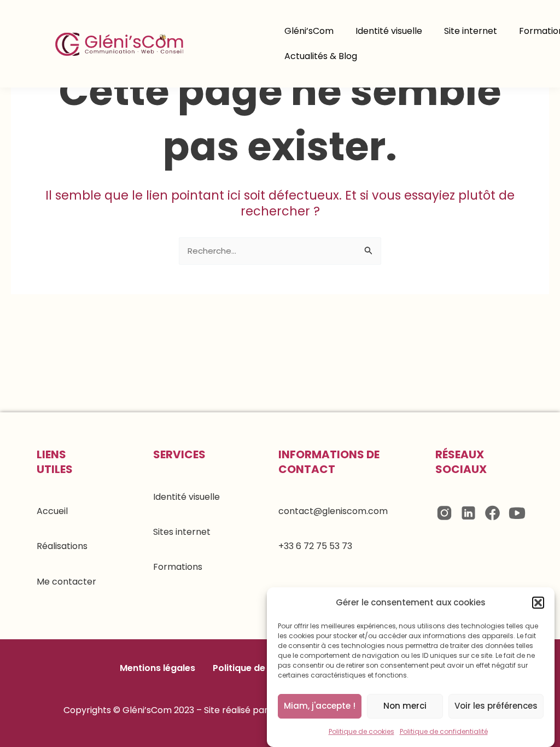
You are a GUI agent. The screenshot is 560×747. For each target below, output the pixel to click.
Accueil (52, 511)
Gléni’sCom (309, 31)
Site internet (470, 31)
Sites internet (182, 532)
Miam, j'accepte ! (319, 705)
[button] (538, 602)
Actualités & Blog (320, 56)
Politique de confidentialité (444, 731)
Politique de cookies (361, 731)
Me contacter (66, 581)
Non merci (405, 705)
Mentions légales (157, 668)
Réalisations (62, 546)
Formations (177, 567)
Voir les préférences (496, 705)
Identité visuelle (388, 31)
